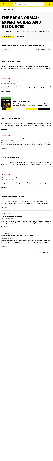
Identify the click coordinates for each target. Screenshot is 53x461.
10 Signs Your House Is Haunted (10, 61)
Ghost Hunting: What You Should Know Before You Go (17, 235)
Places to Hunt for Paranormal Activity (12, 138)
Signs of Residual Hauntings (9, 177)
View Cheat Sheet (5, 91)
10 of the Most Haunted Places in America (13, 118)
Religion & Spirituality (7, 9)
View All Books (20, 36)
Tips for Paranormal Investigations (11, 216)
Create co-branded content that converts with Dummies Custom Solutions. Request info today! (26, 1)
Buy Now (31, 109)
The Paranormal (5, 59)
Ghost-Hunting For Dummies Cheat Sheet (13, 81)
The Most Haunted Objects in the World (12, 196)
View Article (4, 72)
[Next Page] (50, 252)
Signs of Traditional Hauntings (10, 157)
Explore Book (19, 109)
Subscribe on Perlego (44, 109)
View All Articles (7, 36)
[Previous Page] (40, 252)
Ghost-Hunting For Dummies (21, 101)
